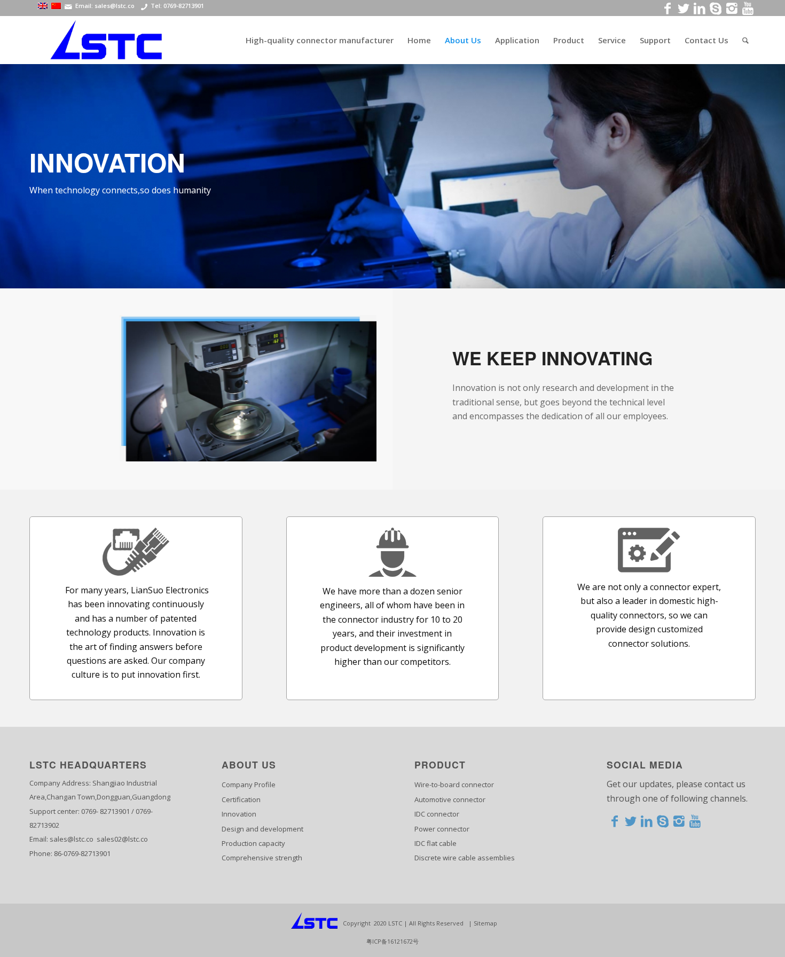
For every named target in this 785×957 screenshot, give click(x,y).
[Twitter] (631, 821)
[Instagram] (679, 821)
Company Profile (249, 784)
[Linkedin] (647, 821)
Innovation (239, 814)
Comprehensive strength (262, 857)
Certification (241, 799)
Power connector (441, 829)
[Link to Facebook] (668, 8)
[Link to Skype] (716, 8)
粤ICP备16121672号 (392, 941)
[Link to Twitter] (684, 8)
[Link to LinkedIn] (700, 8)
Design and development (262, 829)
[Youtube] (695, 821)
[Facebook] (615, 821)
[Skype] (663, 821)
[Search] (745, 40)
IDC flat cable (435, 843)
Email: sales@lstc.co (105, 6)
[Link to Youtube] (748, 8)
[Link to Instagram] (732, 8)
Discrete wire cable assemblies (464, 857)
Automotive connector (449, 799)
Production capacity (253, 843)
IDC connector (436, 814)
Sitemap (485, 923)
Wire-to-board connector (454, 784)
